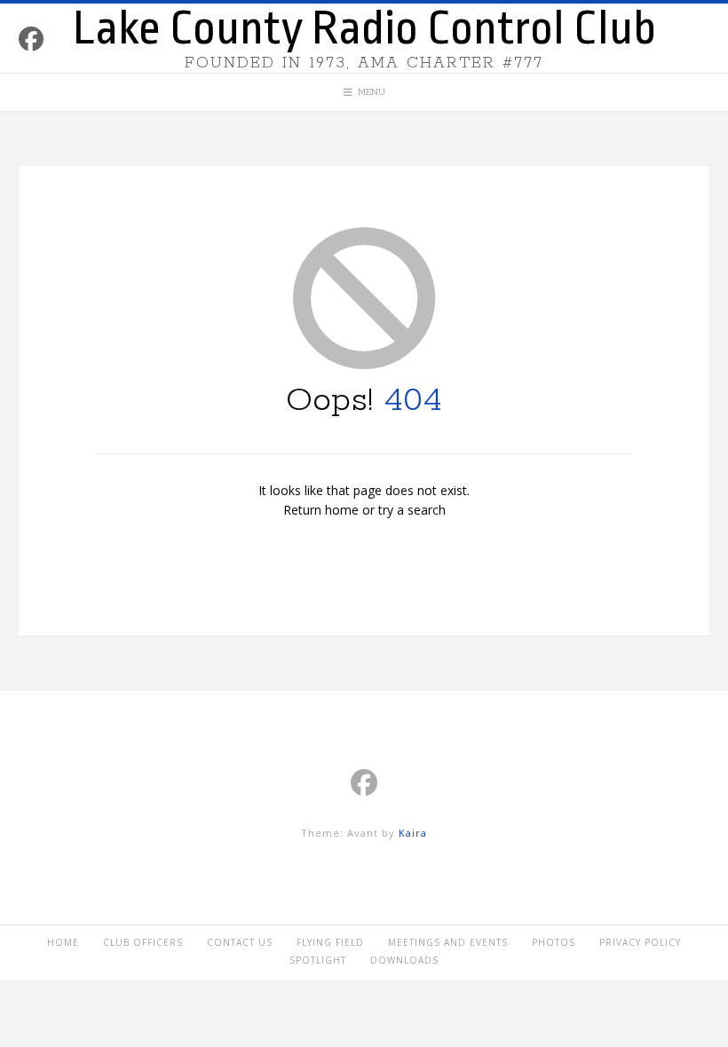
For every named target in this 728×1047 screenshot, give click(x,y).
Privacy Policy (640, 942)
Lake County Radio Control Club (364, 28)
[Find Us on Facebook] (31, 38)
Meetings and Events (448, 942)
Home (63, 942)
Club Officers (143, 942)
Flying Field (330, 942)
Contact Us (240, 942)
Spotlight (317, 960)
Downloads (404, 960)
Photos (553, 942)
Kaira (413, 832)
